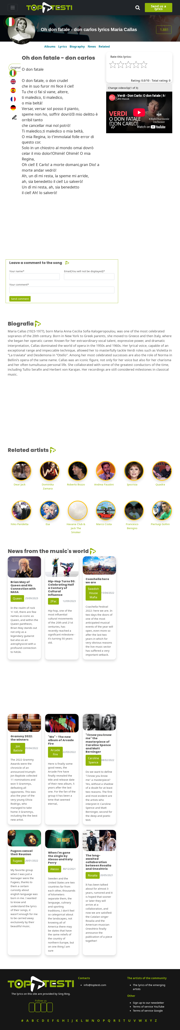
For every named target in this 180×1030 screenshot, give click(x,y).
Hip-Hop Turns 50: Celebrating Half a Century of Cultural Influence (61, 588)
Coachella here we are (97, 580)
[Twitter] (50, 1007)
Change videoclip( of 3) (123, 88)
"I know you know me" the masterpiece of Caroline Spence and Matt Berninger (98, 743)
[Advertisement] (90, 222)
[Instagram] (44, 1007)
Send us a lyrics (158, 7)
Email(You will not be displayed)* (84, 271)
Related (104, 46)
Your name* (16, 271)
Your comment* (19, 284)
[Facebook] (32, 1007)
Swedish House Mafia (93, 593)
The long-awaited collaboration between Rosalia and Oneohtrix (98, 862)
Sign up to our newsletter (148, 1002)
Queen (17, 598)
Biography (77, 46)
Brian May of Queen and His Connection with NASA (23, 587)
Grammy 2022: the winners (22, 738)
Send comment (20, 298)
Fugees (17, 861)
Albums (49, 46)
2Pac (53, 601)
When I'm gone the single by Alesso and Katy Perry (60, 858)
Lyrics (62, 46)
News (92, 46)
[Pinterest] (38, 1007)
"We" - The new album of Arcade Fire (61, 740)
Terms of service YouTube (148, 1006)
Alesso (54, 869)
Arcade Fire (55, 752)
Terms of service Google (148, 1010)
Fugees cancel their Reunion (22, 852)
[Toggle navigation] (13, 7)
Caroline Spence (93, 760)
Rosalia (92, 875)
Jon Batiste (17, 748)
